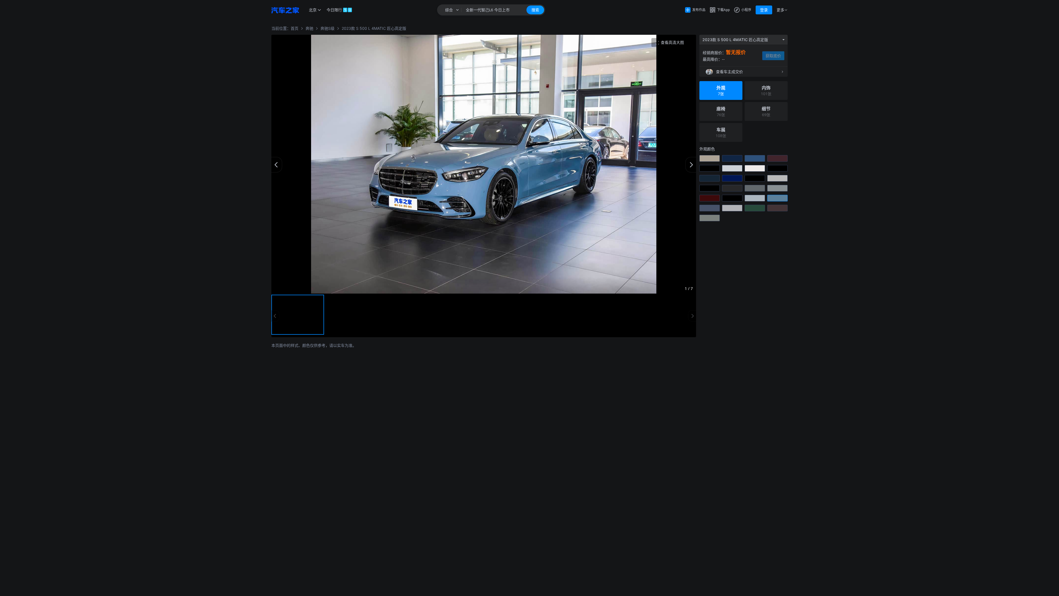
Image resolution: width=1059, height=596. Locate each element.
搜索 (535, 9)
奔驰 (309, 28)
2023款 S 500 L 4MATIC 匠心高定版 (374, 28)
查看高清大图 (672, 42)
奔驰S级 (327, 28)
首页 (294, 28)
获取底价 (773, 55)
